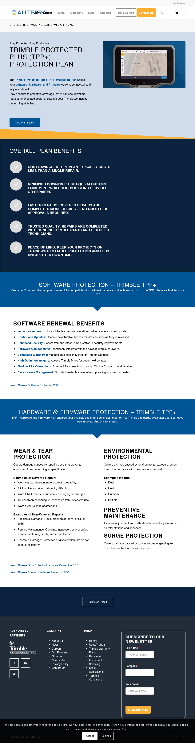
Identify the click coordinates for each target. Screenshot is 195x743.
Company (132, 666)
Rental (93, 641)
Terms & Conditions (95, 677)
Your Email (132, 684)
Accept (90, 735)
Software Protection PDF (43, 385)
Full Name (132, 647)
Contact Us (58, 668)
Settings (106, 735)
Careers (57, 648)
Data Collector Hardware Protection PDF (53, 565)
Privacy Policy (60, 664)
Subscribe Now (138, 710)
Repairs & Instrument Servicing (95, 660)
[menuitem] (178, 3)
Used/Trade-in (97, 644)
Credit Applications (96, 669)
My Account (179, 3)
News (55, 644)
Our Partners (59, 652)
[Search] (161, 12)
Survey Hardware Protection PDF (49, 572)
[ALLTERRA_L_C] (30, 12)
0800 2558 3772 (162, 2)
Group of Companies (59, 658)
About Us (57, 641)
